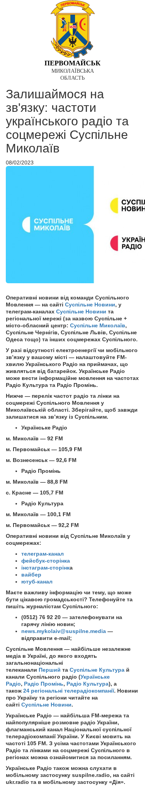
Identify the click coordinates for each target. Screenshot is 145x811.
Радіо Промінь (43, 684)
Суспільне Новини (90, 304)
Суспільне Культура (97, 670)
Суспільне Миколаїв (97, 325)
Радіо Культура (88, 684)
